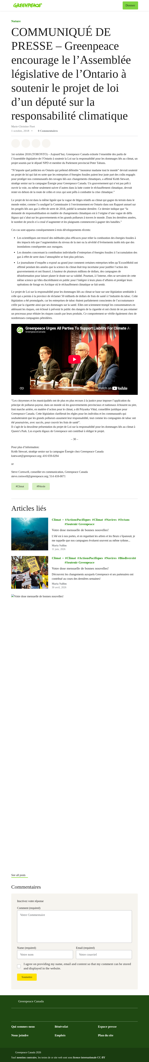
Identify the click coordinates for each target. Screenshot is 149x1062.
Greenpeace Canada (31, 1001)
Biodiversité (128, 558)
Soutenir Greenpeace (80, 524)
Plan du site (105, 1035)
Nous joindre (20, 1035)
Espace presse (107, 1026)
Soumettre (27, 977)
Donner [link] (130, 5)
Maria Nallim (59, 545)
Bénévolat (61, 1026)
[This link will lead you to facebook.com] (13, 1016)
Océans (125, 519)
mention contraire (27, 1057)
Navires (111, 519)
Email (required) (85, 947)
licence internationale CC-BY (89, 1057)
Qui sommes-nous (23, 1026)
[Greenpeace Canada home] (27, 5)
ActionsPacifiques (79, 519)
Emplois (60, 1035)
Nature (16, 21)
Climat (56, 519)
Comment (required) (28, 908)
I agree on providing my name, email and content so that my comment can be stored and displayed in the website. (77, 966)
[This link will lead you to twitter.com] (21, 1016)
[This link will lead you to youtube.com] (28, 1016)
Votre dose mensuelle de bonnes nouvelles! (80, 530)
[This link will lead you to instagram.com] (35, 1016)
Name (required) (26, 947)
